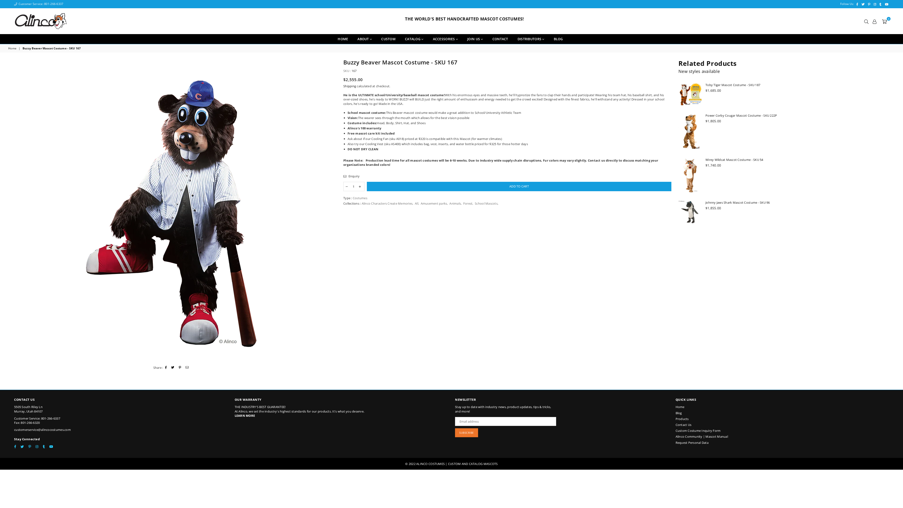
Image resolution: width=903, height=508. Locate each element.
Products (682, 419)
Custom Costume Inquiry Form (698, 431)
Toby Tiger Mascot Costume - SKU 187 (732, 85)
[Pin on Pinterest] (180, 367)
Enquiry (354, 176)
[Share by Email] (187, 367)
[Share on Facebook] (166, 367)
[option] (172, 210)
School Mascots (486, 203)
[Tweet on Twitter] (173, 367)
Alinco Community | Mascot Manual (702, 436)
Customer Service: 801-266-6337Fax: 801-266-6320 (37, 420)
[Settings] (875, 21)
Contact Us (684, 425)
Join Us (474, 39)
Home (343, 39)
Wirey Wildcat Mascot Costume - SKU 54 (734, 160)
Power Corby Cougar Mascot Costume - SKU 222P (741, 115)
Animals (455, 203)
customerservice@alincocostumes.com (42, 430)
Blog (679, 413)
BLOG (558, 39)
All (416, 203)
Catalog (413, 39)
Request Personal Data (692, 443)
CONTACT (500, 39)
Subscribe (466, 432)
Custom (388, 39)
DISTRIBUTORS (530, 39)
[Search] (866, 21)
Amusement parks (434, 203)
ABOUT (363, 39)
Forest (468, 203)
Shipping (349, 86)
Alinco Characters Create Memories (387, 203)
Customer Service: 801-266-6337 (40, 4)
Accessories (444, 39)
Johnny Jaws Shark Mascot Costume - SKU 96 (737, 202)
